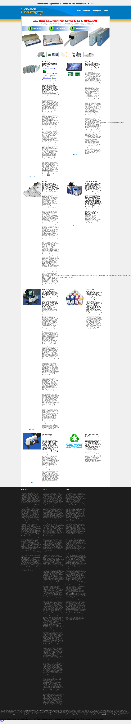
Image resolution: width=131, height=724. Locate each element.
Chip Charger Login (70, 593)
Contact (105, 10)
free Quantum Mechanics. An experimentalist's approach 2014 (37, 710)
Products (86, 10)
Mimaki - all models (89, 71)
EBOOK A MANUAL (42, 711)
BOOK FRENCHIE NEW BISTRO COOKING (111, 715)
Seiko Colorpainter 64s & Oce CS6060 (92, 120)
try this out (106, 713)
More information (89, 448)
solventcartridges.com (104, 712)
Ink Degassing (46, 682)
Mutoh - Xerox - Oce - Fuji (48, 413)
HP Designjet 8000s (47, 404)
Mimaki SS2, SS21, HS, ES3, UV (50, 92)
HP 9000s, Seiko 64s (47, 465)
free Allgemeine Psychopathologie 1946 (42, 715)
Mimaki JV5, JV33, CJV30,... (49, 453)
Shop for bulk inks (90, 317)
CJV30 (48, 392)
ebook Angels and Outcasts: (60, 711)
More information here (90, 215)
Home (79, 10)
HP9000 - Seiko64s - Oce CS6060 (48, 308)
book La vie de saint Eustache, (57, 712)
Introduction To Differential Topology (14, 715)
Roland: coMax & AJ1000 (91, 95)
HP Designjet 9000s (90, 139)
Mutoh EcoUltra (46, 122)
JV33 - (55, 356)
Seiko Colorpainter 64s (47, 137)
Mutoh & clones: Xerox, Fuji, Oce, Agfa (93, 110)
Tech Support (96, 10)
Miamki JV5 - (45, 318)
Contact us (23, 557)
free (33, 712)
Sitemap (2, 720)
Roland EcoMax (46, 109)
